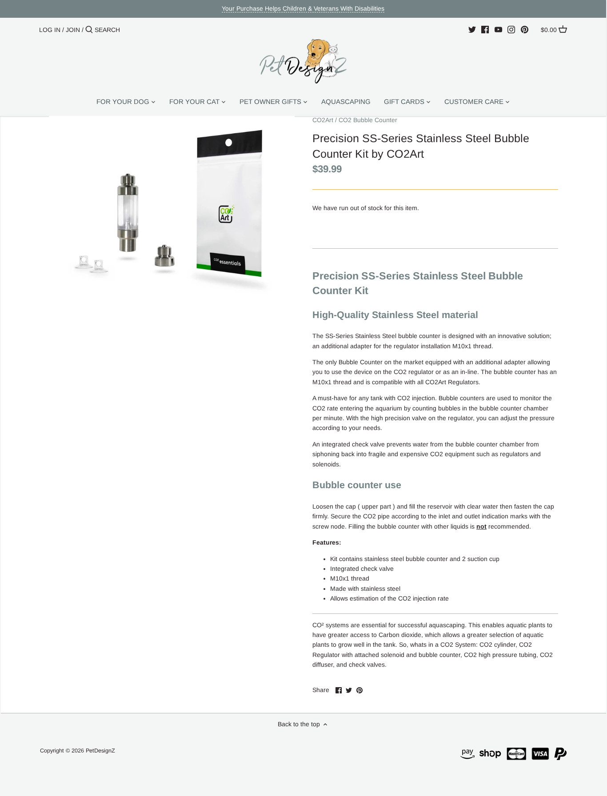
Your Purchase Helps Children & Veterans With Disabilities (303, 8)
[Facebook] (485, 29)
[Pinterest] (524, 29)
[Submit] (89, 30)
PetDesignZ (100, 751)
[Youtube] (498, 29)
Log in (49, 29)
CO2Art (322, 119)
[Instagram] (511, 29)
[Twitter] (472, 29)
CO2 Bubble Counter (368, 119)
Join (73, 29)
